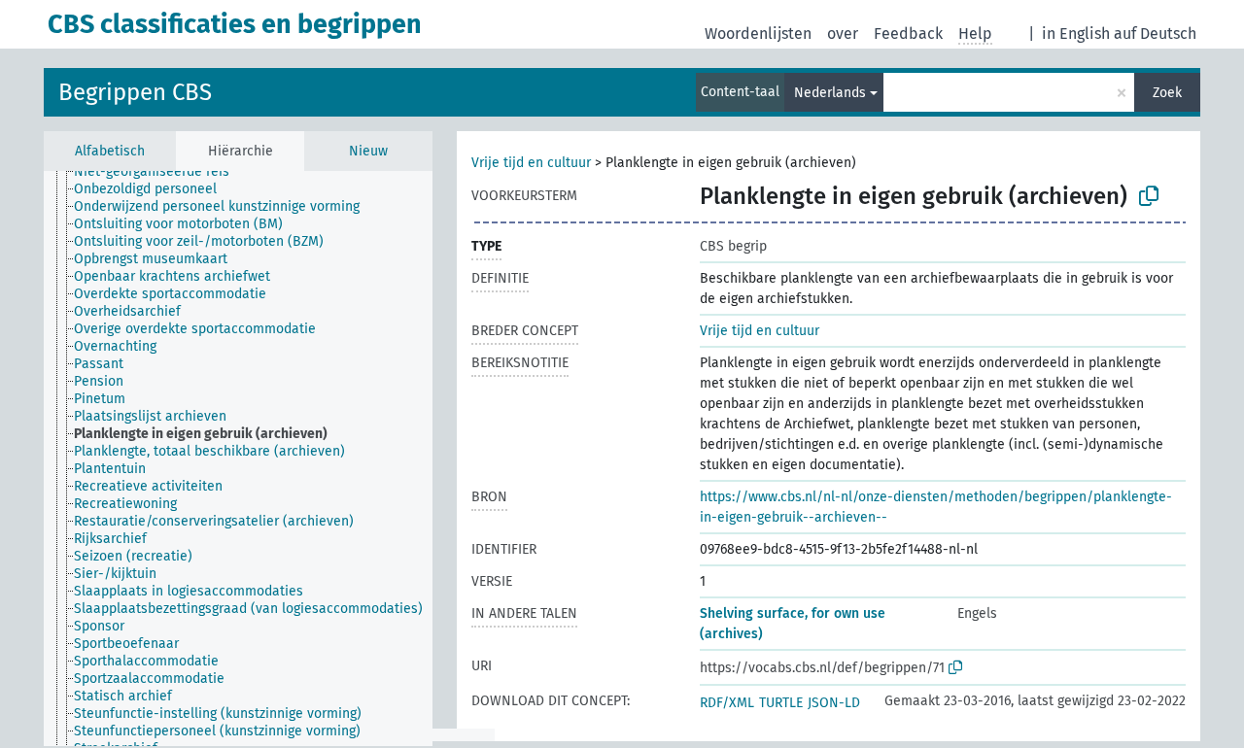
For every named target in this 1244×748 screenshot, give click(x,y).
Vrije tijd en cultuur (531, 162)
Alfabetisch (110, 151)
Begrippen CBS (135, 92)
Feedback (908, 33)
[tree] (238, 458)
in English (1076, 33)
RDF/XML (727, 703)
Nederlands (830, 93)
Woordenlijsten (758, 33)
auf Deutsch (1155, 33)
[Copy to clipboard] (1148, 196)
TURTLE (781, 703)
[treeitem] (160, 172)
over (842, 33)
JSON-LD (834, 703)
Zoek (1167, 93)
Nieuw (368, 151)
